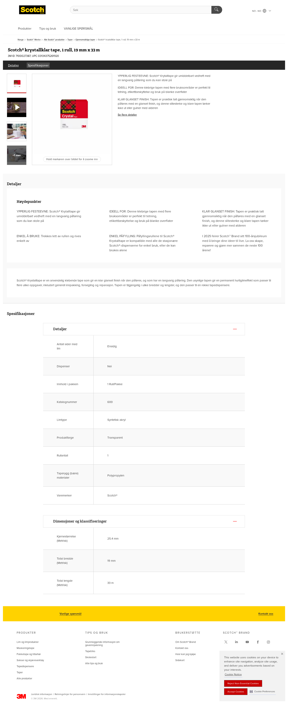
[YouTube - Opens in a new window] (247, 642)
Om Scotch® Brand (185, 642)
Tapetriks (90, 651)
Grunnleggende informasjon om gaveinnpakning (102, 643)
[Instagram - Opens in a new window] (268, 642)
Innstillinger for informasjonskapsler (107, 694)
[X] (226, 642)
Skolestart (90, 657)
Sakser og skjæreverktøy (30, 660)
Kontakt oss (265, 613)
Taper (20, 672)
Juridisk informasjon (41, 694)
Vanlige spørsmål (71, 613)
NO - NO (257, 11)
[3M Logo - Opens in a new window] (32, 10)
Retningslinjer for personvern (70, 694)
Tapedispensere (25, 666)
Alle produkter (24, 678)
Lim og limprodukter (28, 642)
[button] (262, 691)
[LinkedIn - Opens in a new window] (236, 642)
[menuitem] (13, 65)
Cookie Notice (233, 674)
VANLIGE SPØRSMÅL (78, 29)
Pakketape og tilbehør (29, 654)
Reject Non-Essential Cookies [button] (243, 683)
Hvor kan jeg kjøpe (185, 654)
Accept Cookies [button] (235, 691)
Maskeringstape (25, 648)
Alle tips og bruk (94, 663)
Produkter (24, 29)
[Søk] (216, 10)
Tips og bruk (47, 29)
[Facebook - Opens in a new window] (258, 642)
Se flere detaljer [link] (127, 114)
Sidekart (180, 660)
